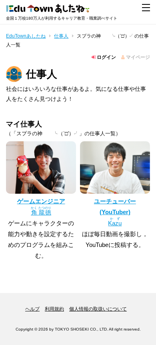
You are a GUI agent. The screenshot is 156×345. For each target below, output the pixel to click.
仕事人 (61, 36)
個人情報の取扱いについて (98, 309)
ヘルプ (32, 309)
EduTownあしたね (26, 36)
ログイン (106, 57)
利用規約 (54, 309)
